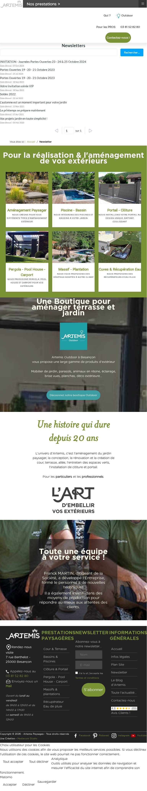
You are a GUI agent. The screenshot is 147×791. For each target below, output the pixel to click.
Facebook (84, 735)
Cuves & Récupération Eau (120, 269)
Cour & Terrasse (55, 649)
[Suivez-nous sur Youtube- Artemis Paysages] (133, 735)
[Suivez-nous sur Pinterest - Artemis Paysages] (95, 735)
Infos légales (120, 656)
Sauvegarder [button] (46, 781)
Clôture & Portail (55, 669)
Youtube (142, 735)
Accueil (116, 649)
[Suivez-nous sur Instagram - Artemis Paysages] (114, 735)
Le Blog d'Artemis (118, 682)
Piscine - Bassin (73, 210)
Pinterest (104, 735)
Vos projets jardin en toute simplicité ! (23, 118)
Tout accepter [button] (13, 761)
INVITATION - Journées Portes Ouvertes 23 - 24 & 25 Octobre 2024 (43, 61)
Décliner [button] (28, 784)
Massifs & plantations (51, 692)
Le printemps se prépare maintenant (22, 110)
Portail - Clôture (119, 210)
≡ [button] (142, 4)
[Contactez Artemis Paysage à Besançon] (8, 681)
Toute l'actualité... (124, 692)
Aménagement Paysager (27, 210)
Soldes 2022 (8, 94)
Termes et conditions (87, 678)
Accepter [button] (10, 784)
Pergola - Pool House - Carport (27, 272)
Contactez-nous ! (118, 37)
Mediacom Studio (27, 738)
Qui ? (107, 15)
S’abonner (93, 690)
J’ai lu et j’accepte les (89, 675)
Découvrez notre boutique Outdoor (73, 395)
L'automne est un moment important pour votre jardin (33, 102)
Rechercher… (132, 52)
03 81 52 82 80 (130, 26)
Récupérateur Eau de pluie (53, 704)
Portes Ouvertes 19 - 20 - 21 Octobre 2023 (27, 69)
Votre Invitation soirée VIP (17, 86)
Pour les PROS (105, 26)
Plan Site (117, 664)
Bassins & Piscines (50, 659)
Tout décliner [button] (38, 761)
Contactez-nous (123, 700)
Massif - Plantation (73, 269)
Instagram (123, 735)
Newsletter (119, 672)
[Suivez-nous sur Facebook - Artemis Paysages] (75, 735)
